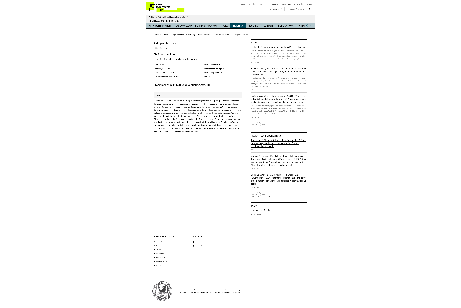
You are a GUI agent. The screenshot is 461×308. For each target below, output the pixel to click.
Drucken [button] (198, 242)
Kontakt (267, 4)
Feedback (198, 246)
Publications (286, 25)
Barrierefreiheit (298, 4)
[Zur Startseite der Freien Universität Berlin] (166, 7)
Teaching (238, 25)
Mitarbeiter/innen (255, 4)
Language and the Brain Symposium (196, 25)
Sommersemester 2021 (222, 34)
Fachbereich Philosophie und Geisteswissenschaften (168, 17)
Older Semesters (204, 34)
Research (254, 25)
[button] (307, 25)
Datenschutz (286, 4)
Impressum (276, 4)
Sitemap (309, 4)
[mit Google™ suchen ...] (310, 9)
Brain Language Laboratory (164, 20)
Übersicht (257, 214)
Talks (224, 25)
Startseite (243, 4)
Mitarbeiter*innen (160, 25)
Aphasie (268, 25)
